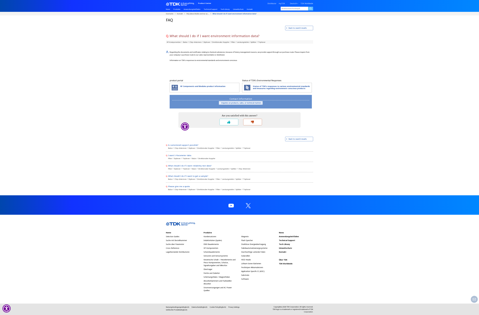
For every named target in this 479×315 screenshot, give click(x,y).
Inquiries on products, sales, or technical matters (240, 103)
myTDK (282, 3)
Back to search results (298, 28)
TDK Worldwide (306, 3)
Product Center (204, 3)
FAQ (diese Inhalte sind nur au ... (197, 14)
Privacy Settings (234, 307)
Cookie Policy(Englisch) (218, 307)
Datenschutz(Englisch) (199, 307)
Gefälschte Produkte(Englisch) (176, 310)
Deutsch (293, 3)
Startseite (169, 14)
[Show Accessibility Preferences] (6, 308)
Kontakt (180, 14)
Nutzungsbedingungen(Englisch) (177, 307)
